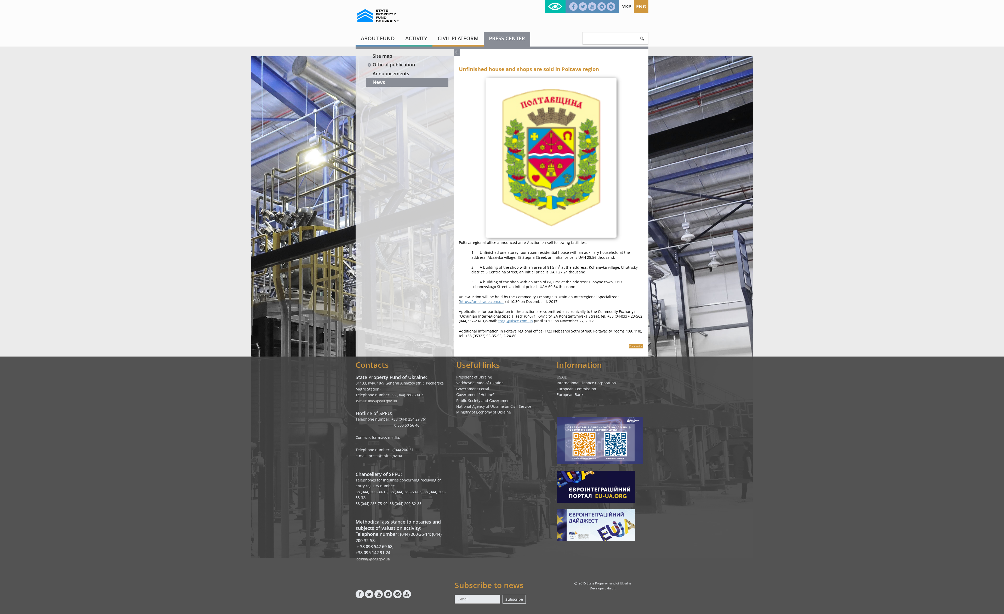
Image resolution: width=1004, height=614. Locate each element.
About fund (378, 38)
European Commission (576, 388)
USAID (562, 377)
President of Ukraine (474, 377)
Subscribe (514, 599)
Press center (507, 38)
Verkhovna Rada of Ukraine (480, 382)
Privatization (636, 346)
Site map (382, 56)
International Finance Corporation (586, 382)
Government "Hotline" (475, 394)
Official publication (394, 64)
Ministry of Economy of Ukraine (483, 412)
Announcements (391, 73)
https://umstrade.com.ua (482, 301)
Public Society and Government (483, 400)
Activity (416, 38)
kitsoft (611, 588)
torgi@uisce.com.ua (515, 320)
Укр (626, 6)
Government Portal (472, 388)
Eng (641, 6)
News (379, 82)
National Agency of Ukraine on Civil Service (493, 406)
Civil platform (458, 38)
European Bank (570, 394)
